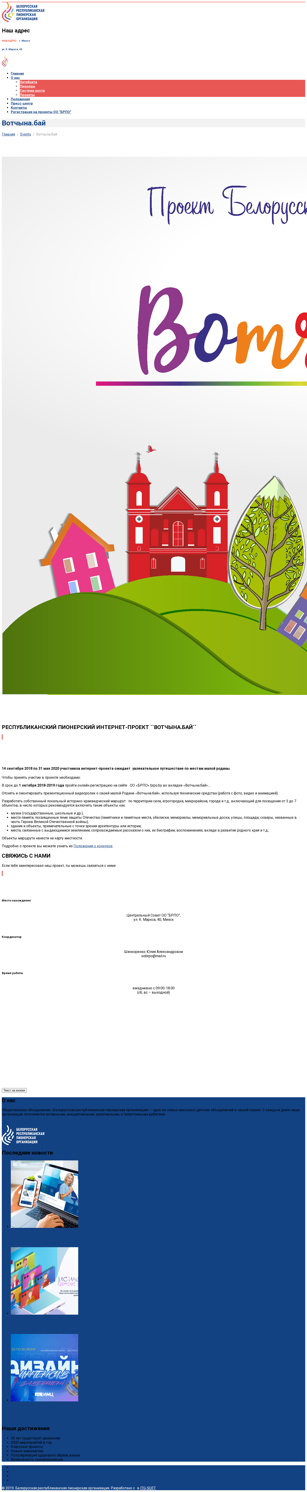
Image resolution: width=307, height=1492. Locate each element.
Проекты (27, 95)
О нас (15, 78)
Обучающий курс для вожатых (30, 1322)
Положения (20, 99)
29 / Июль (19, 1245)
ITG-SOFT (148, 1488)
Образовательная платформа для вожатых (38, 1235)
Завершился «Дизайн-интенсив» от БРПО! (37, 1409)
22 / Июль (19, 1332)
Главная (17, 73)
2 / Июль (18, 1418)
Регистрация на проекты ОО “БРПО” (41, 112)
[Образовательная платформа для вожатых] (44, 1226)
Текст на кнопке (14, 1090)
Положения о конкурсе (93, 846)
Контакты (19, 108)
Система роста (32, 91)
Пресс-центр (22, 103)
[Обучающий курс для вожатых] (44, 1313)
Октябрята (28, 82)
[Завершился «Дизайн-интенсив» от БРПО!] (44, 1400)
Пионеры (27, 86)
